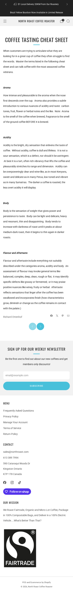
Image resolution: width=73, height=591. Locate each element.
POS (24, 582)
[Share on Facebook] (51, 315)
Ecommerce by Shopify (40, 582)
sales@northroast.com (16, 451)
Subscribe (36, 386)
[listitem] (36, 4)
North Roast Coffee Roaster (36, 21)
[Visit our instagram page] (12, 482)
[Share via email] (68, 315)
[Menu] (5, 21)
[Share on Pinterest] (62, 315)
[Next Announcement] (67, 4)
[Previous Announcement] (6, 4)
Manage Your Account (15, 422)
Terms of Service (12, 428)
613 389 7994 (10, 457)
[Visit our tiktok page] (19, 482)
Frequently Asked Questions (18, 410)
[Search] (68, 21)
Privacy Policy (10, 416)
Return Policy (10, 434)
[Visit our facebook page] (4, 482)
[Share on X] (57, 315)
